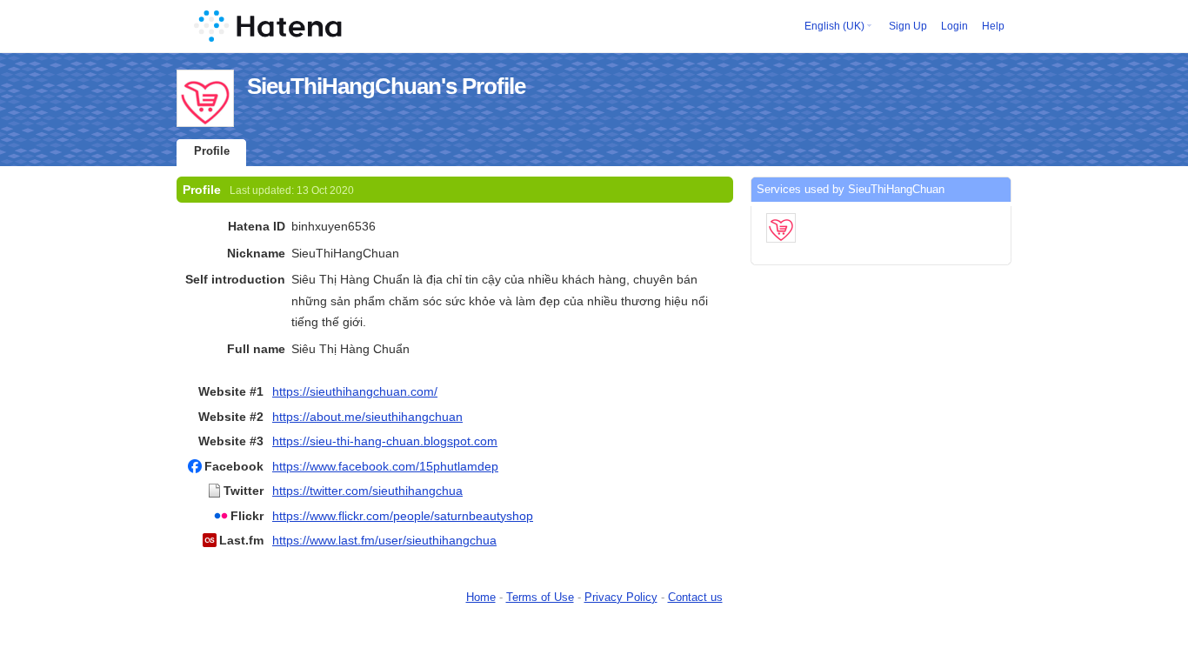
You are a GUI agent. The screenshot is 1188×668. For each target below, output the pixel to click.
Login (954, 26)
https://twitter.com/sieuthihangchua (367, 491)
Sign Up (908, 26)
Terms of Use (540, 597)
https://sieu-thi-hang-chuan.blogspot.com (384, 441)
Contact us (695, 597)
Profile (212, 150)
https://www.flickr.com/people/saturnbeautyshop (402, 516)
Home (481, 597)
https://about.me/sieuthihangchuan (367, 417)
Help (993, 26)
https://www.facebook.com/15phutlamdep (385, 466)
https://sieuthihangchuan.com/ (354, 391)
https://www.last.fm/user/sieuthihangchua (384, 540)
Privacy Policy (620, 597)
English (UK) (834, 26)
